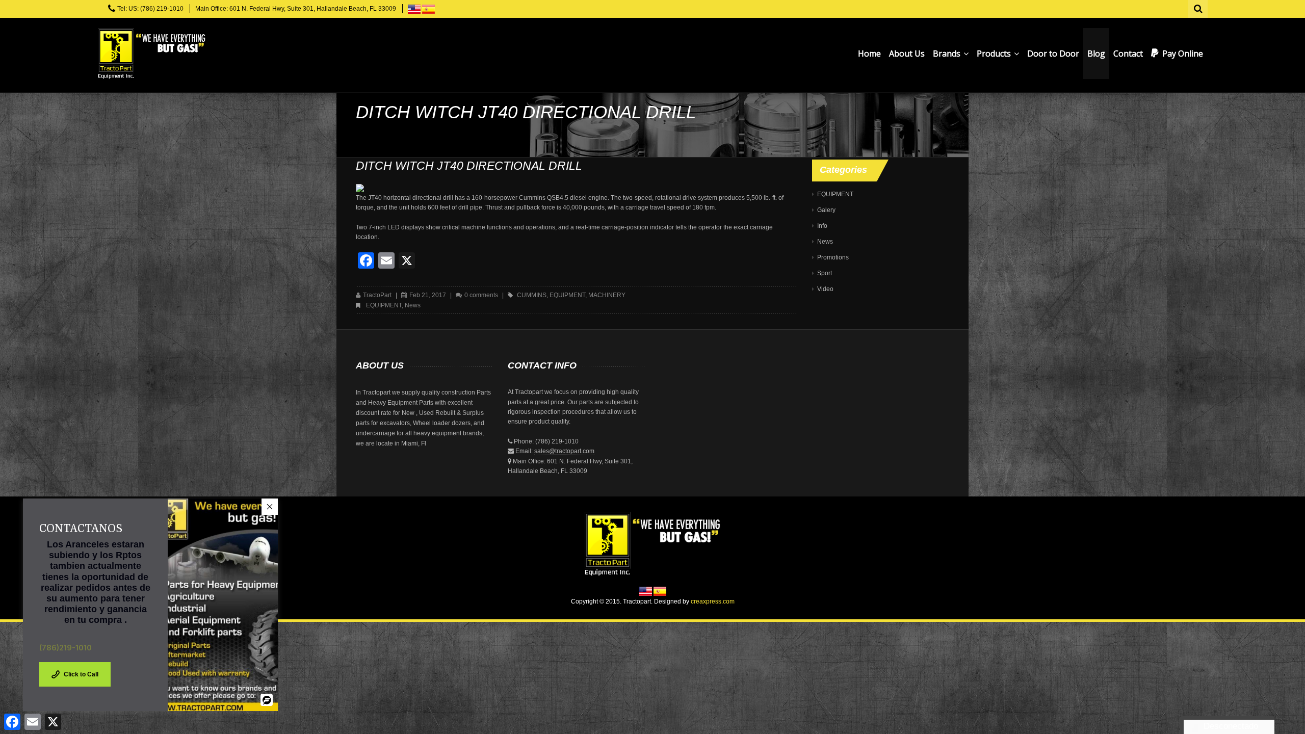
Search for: (1198, 7)
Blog (1096, 53)
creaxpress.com (713, 601)
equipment (567, 295)
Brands (947, 53)
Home (869, 53)
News (413, 305)
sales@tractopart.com (564, 451)
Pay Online (1182, 53)
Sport (824, 273)
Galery (826, 210)
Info (822, 225)
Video (825, 289)
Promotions (833, 257)
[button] (270, 507)
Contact (1128, 53)
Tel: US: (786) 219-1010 (150, 8)
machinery (606, 295)
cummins (531, 295)
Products (995, 53)
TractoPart (377, 295)
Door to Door (1053, 53)
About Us (907, 53)
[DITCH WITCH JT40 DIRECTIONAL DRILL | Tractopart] (151, 53)
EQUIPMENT (384, 305)
